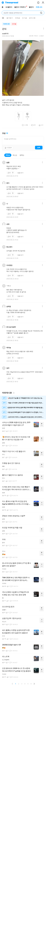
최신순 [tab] (15, 155)
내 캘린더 (8, 7)
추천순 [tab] (8, 155)
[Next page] (34, 683)
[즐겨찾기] (13, 392)
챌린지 (31, 7)
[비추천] (13, 172)
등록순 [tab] (22, 155)
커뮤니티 (39, 7)
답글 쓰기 (20, 173)
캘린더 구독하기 (20, 7)
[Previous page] (12, 683)
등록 (38, 147)
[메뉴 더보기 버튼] (3, 18)
